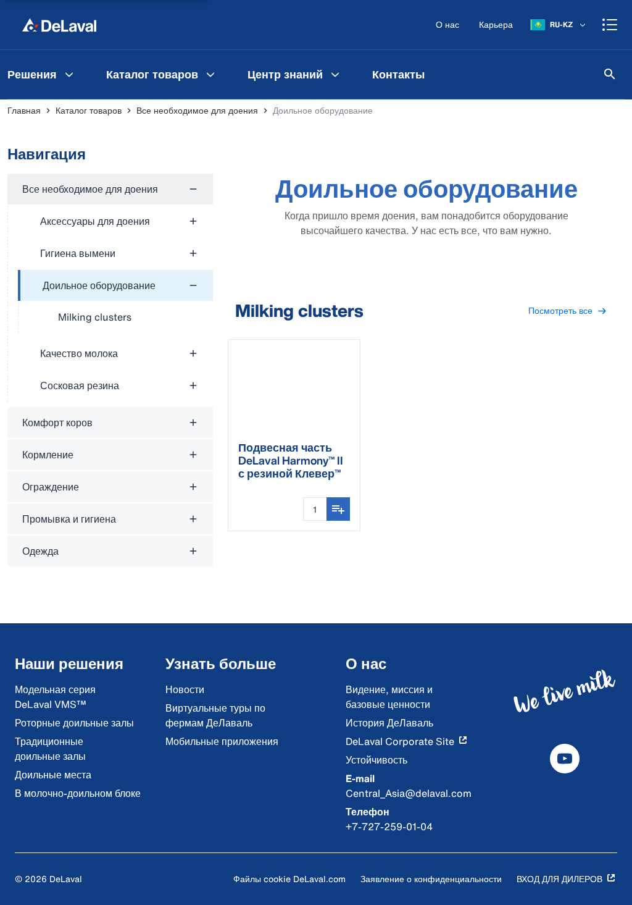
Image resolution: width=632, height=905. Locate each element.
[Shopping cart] (610, 25)
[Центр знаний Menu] (335, 74)
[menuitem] (162, 74)
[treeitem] (115, 301)
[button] (567, 311)
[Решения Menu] (69, 74)
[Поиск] (610, 74)
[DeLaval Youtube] (564, 758)
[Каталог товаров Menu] (210, 74)
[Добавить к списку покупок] (338, 509)
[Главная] (59, 24)
